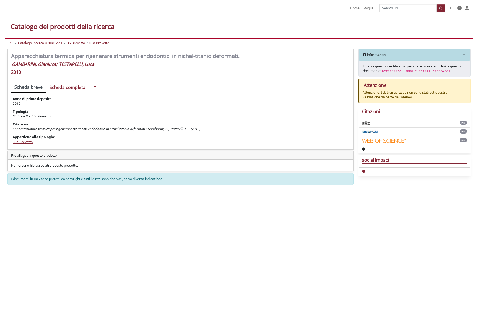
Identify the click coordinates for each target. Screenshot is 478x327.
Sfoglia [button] (368, 8)
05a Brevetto (99, 43)
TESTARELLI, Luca (76, 64)
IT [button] (449, 8)
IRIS (10, 43)
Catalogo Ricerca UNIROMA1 (40, 43)
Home (355, 8)
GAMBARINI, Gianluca (34, 64)
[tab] (95, 87)
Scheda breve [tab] (28, 87)
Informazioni (376, 54)
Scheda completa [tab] (67, 87)
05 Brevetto (76, 43)
